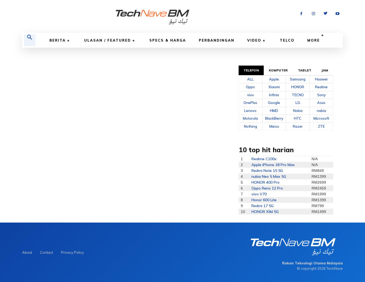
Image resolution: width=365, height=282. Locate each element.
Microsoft (321, 118)
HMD (274, 110)
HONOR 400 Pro (265, 182)
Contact (46, 252)
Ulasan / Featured (107, 40)
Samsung (297, 79)
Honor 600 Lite (264, 200)
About (27, 252)
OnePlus (250, 102)
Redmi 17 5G (262, 205)
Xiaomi (274, 87)
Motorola (250, 118)
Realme (321, 87)
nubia (321, 110)
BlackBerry (274, 118)
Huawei (321, 79)
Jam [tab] (324, 70)
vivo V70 (259, 194)
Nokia (297, 110)
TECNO (298, 95)
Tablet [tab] (304, 70)
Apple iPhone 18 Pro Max (273, 164)
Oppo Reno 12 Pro (267, 188)
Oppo (250, 87)
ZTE (321, 126)
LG (298, 102)
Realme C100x (264, 158)
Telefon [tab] (251, 70)
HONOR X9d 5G (265, 211)
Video (254, 40)
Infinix (274, 95)
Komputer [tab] (278, 70)
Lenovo (250, 110)
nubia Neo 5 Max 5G (268, 176)
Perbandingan (216, 40)
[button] (30, 40)
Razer (298, 126)
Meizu (274, 126)
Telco (287, 40)
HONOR (297, 87)
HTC (297, 118)
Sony (321, 95)
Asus (321, 102)
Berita (57, 40)
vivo (250, 95)
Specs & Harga (167, 40)
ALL (250, 79)
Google (274, 102)
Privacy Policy (72, 252)
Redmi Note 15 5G (267, 170)
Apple (274, 79)
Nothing (250, 126)
